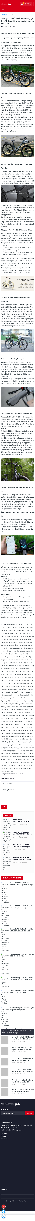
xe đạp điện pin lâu (12, 660)
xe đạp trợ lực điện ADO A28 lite (13, 715)
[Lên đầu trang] (29, 1207)
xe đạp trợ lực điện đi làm (22, 683)
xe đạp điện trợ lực (11, 633)
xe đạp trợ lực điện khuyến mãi (14, 736)
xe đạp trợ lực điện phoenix (15, 707)
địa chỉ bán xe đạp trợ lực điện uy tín (20, 742)
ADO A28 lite (25, 724)
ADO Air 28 (5, 101)
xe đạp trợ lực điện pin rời (12, 695)
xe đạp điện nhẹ (19, 630)
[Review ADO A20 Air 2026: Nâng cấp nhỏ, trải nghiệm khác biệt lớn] (7, 824)
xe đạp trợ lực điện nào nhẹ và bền (18, 751)
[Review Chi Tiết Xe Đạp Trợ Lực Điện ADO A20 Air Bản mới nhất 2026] (7, 837)
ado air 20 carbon (14, 724)
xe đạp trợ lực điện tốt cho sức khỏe (17, 759)
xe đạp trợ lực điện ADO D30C (23, 718)
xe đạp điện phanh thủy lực (9, 663)
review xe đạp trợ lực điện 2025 (11, 745)
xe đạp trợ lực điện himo (11, 704)
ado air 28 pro (10, 727)
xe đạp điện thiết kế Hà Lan (13, 642)
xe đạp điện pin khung (15, 639)
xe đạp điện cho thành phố (19, 636)
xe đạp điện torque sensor (20, 651)
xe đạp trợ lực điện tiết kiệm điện (19, 689)
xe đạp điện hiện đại (26, 645)
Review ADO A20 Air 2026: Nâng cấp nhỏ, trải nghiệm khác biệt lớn (21, 820)
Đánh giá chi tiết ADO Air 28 (11, 33)
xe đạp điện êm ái (19, 648)
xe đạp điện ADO (21, 624)
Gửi (4, 806)
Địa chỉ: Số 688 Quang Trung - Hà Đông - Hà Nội (16, 1125)
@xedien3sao (5, 1138)
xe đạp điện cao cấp (24, 633)
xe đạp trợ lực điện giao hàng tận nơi (17, 730)
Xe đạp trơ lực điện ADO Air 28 (12, 172)
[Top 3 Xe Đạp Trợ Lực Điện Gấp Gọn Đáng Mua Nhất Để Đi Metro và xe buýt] (7, 863)
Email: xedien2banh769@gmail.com (12, 1130)
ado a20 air (4, 724)
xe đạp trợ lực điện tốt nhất (21, 668)
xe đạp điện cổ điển (12, 645)
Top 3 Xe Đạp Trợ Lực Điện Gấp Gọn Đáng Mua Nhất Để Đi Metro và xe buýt (22, 858)
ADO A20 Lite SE (26, 721)
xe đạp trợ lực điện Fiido (16, 709)
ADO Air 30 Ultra (6, 721)
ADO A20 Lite (16, 721)
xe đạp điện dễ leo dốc (25, 660)
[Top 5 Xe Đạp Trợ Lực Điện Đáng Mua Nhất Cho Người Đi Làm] (7, 849)
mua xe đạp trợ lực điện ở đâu (21, 677)
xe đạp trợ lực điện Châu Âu (14, 674)
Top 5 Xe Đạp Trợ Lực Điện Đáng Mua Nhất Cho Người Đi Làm (22, 846)
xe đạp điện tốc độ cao (15, 657)
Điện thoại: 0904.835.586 (9, 1127)
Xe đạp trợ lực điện (25, 305)
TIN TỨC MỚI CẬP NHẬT (11, 878)
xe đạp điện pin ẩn (7, 648)
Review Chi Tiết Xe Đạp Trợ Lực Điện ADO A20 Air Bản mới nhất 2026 (22, 833)
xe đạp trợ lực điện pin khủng (20, 698)
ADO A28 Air (7, 627)
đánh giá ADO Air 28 (18, 627)
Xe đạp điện (11, 624)
